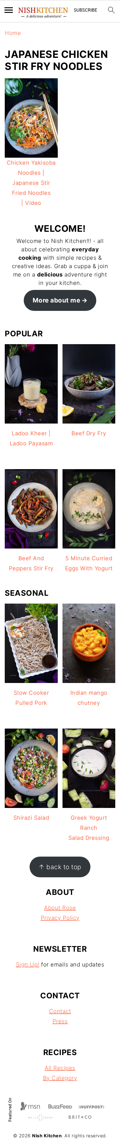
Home (13, 33)
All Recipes (60, 1068)
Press (60, 1021)
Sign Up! (27, 964)
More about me (56, 300)
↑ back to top (60, 867)
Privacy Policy (60, 917)
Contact (60, 1011)
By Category (60, 1078)
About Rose (60, 907)
